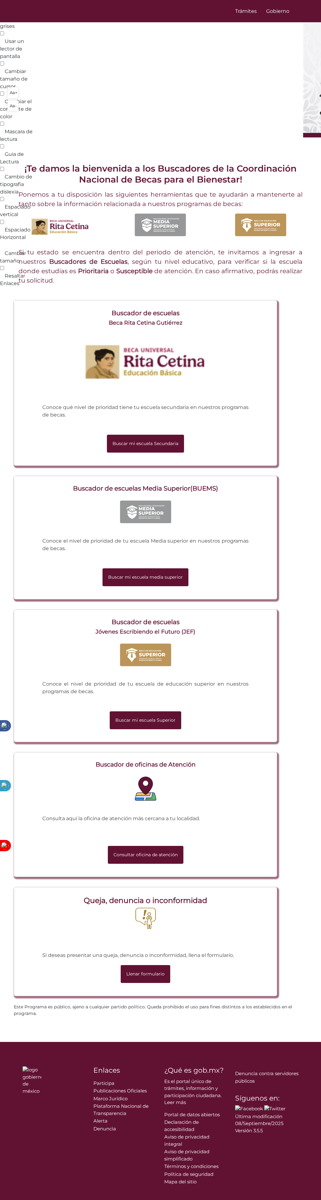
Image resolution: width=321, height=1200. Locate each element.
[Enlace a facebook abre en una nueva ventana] (249, 1108)
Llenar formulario (145, 974)
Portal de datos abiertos (192, 1115)
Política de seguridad (188, 1174)
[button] (24, 80)
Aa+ (13, 92)
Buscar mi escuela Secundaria (145, 443)
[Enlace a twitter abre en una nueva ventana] (275, 1108)
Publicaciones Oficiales (120, 1091)
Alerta (100, 1121)
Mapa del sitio (180, 1182)
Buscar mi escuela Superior (145, 720)
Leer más (175, 1102)
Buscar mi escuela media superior (145, 577)
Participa (103, 1083)
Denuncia (104, 1129)
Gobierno (277, 11)
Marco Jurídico (110, 1099)
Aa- (13, 105)
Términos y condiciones (191, 1166)
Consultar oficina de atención (145, 855)
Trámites (246, 11)
